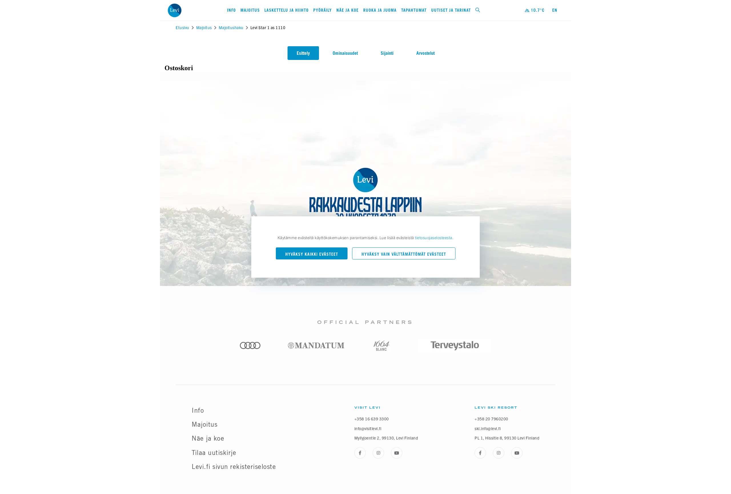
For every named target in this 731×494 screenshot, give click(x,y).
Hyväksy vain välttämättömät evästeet (404, 254)
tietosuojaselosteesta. (434, 237)
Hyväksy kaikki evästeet (311, 254)
